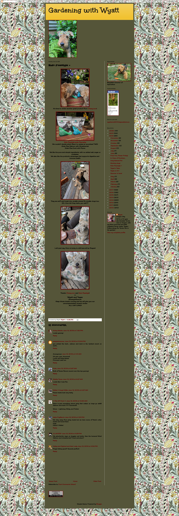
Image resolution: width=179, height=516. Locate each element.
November (115, 140)
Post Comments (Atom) (67, 484)
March (113, 181)
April (113, 179)
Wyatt (120, 214)
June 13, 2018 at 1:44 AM (71, 354)
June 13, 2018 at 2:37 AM (67, 368)
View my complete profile (116, 232)
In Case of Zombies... (118, 158)
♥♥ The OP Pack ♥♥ (59, 401)
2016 (111, 192)
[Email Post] (77, 319)
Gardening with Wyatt (83, 10)
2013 (111, 200)
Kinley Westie (58, 330)
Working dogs (115, 163)
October (114, 143)
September (115, 145)
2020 (112, 131)
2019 (111, 133)
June (113, 153)
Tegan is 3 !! (114, 171)
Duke (55, 368)
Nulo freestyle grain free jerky (75, 142)
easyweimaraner (58, 341)
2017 (111, 190)
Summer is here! (116, 173)
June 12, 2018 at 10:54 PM (75, 341)
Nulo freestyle (84, 293)
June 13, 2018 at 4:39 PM (72, 433)
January (114, 186)
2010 (111, 207)
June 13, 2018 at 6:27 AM (73, 379)
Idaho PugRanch (59, 417)
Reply (55, 335)
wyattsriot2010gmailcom (118, 122)
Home (75, 481)
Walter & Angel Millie (60, 390)
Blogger (99, 504)
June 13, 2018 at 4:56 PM (88, 446)
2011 (111, 205)
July (112, 151)
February (114, 184)
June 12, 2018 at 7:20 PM (73, 330)
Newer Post (53, 481)
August (113, 148)
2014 (111, 197)
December (115, 138)
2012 (111, 202)
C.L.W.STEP (57, 433)
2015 (111, 195)
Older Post (97, 481)
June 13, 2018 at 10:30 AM (76, 401)
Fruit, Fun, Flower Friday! (119, 155)
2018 (111, 136)
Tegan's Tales (115, 168)
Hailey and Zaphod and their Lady (65, 446)
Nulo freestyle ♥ (116, 165)
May (113, 176)
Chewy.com (92, 108)
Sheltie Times (57, 379)
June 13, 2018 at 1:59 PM (74, 417)
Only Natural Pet (116, 160)
